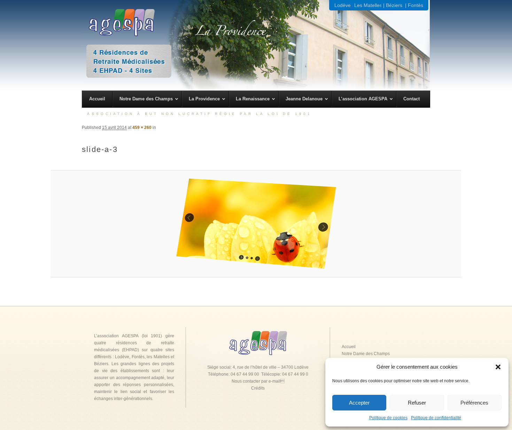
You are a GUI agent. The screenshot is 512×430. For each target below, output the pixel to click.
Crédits (258, 388)
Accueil (349, 346)
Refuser (417, 403)
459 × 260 (142, 127)
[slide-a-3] (256, 223)
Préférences (474, 403)
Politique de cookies (388, 417)
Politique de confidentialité (436, 417)
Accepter (359, 403)
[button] (498, 366)
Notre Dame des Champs (366, 353)
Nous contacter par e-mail (258, 381)
